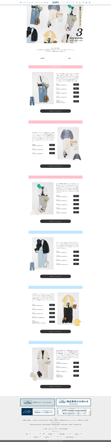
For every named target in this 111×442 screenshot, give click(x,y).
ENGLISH (86, 420)
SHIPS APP (70, 424)
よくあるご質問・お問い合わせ (42, 420)
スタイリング (37, 2)
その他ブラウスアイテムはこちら (55, 166)
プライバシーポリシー (73, 420)
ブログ (42, 2)
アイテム (24, 2)
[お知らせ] (79, 2)
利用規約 (51, 420)
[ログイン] (86, 2)
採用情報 (28, 420)
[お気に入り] (83, 2)
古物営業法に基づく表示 (64, 420)
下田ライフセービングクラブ (53, 428)
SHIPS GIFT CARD (64, 424)
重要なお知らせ (81, 420)
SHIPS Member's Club (77, 424)
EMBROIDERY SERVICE (56, 424)
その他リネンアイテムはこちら (55, 221)
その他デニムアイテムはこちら (55, 111)
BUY (76, 84)
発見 (47, 2)
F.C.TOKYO (45, 428)
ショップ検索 (34, 420)
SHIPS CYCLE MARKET (64, 428)
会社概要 (24, 420)
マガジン (32, 2)
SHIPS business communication (35, 424)
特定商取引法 (56, 420)
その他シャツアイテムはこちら (55, 331)
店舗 (45, 2)
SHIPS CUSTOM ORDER (47, 424)
